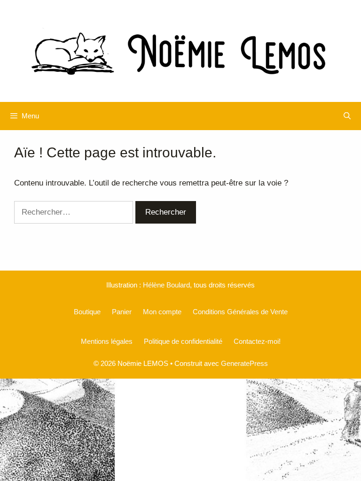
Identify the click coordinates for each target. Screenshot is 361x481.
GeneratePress (244, 363)
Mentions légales (107, 341)
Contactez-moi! (257, 341)
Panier (122, 312)
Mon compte (162, 312)
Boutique (87, 312)
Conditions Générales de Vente (240, 312)
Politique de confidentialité (183, 341)
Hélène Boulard (166, 285)
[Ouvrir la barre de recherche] (347, 116)
